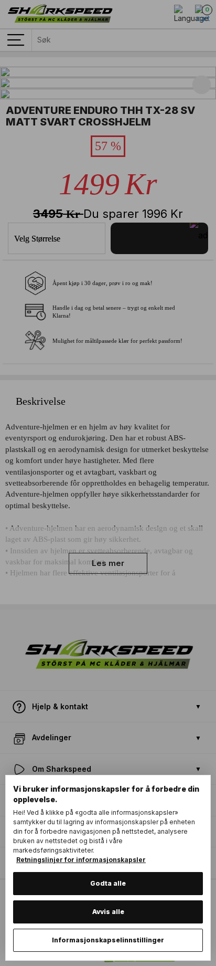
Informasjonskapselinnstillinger (108, 940)
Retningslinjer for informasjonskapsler (81, 860)
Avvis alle (108, 912)
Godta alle (108, 883)
